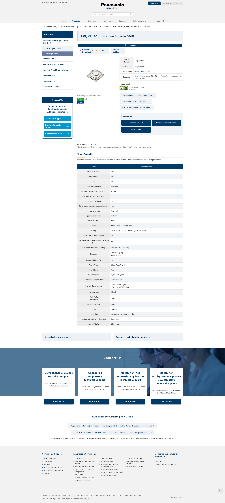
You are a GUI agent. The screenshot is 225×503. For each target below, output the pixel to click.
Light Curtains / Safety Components (82, 471)
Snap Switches (49, 75)
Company (157, 21)
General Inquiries (136, 130)
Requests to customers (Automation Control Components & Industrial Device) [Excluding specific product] (111, 426)
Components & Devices (90, 27)
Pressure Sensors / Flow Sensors (112, 473)
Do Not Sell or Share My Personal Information (101, 495)
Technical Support (136, 123)
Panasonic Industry (50, 27)
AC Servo (159, 461)
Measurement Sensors (109, 476)
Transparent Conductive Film (53, 471)
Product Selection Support (166, 123)
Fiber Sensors (79, 458)
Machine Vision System (135, 467)
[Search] (131, 14)
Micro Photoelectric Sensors (84, 467)
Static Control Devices (134, 458)
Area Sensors (79, 475)
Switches (106, 27)
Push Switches (49, 81)
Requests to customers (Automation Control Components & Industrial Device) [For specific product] (111, 432)
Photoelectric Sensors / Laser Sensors (85, 462)
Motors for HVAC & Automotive (166, 464)
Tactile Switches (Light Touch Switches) (126, 27)
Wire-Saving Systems (108, 461)
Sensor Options (106, 458)
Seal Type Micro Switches (53, 64)
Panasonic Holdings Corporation (130, 495)
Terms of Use (55, 495)
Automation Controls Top (69, 27)
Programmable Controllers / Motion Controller (110, 465)
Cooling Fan (48, 474)
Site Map (45, 495)
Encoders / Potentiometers (53, 467)
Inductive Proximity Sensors (84, 478)
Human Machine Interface (109, 470)
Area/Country (178, 497)
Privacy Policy (67, 495)
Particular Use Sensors (82, 481)
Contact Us (154, 3)
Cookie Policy (78, 495)
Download (92, 21)
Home (63, 21)
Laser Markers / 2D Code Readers (135, 462)
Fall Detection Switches (53, 87)
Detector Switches (50, 59)
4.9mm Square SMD (142, 71)
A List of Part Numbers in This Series (136, 107)
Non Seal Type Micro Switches (55, 70)
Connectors (48, 461)
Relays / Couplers (50, 458)
